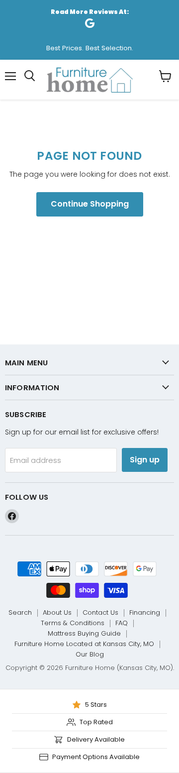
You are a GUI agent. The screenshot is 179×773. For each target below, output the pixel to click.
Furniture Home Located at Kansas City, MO (84, 644)
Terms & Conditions (72, 623)
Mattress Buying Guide (84, 633)
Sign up (145, 459)
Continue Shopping (90, 204)
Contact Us (100, 612)
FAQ (121, 623)
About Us (57, 612)
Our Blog (90, 654)
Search (20, 612)
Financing (144, 612)
